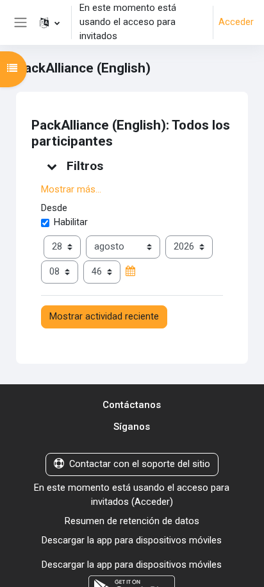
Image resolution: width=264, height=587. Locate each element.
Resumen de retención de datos (132, 521)
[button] (50, 22)
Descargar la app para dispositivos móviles (132, 540)
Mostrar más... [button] (71, 189)
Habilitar (71, 222)
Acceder (236, 22)
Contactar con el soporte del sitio (139, 464)
